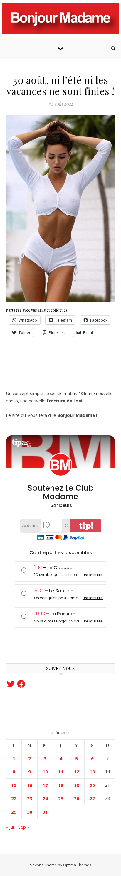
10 (45, 772)
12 (76, 772)
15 (13, 785)
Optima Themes (77, 864)
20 (92, 785)
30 (29, 812)
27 (92, 798)
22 (13, 798)
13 (92, 772)
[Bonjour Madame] (60, 18)
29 (13, 812)
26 (76, 798)
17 (45, 785)
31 (45, 812)
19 (76, 785)
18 (60, 785)
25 (60, 798)
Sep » (23, 827)
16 (29, 785)
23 (29, 798)
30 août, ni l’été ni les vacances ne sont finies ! (60, 85)
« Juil (10, 827)
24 (45, 798)
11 (60, 772)
